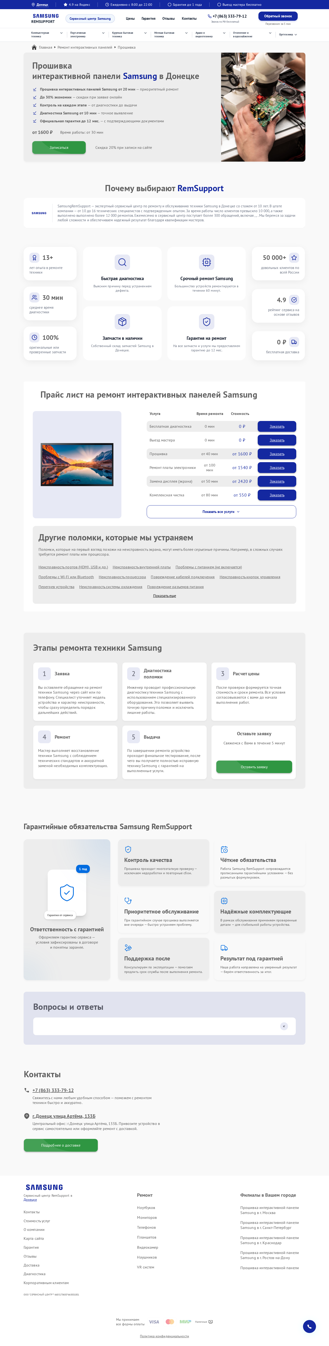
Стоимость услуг (37, 1220)
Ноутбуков (146, 1207)
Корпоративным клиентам (46, 1282)
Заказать (277, 426)
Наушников (147, 1257)
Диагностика (35, 1273)
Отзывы (168, 18)
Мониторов (147, 1217)
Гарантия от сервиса (60, 915)
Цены (130, 18)
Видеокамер (147, 1247)
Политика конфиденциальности (164, 1336)
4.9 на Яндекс (79, 4)
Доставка (31, 1265)
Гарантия (149, 18)
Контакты (189, 18)
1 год (83, 869)
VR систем (145, 1267)
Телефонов (146, 1227)
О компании (34, 1229)
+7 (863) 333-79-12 (53, 1090)
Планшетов (146, 1237)
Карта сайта (34, 1238)
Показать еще (164, 595)
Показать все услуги (218, 511)
